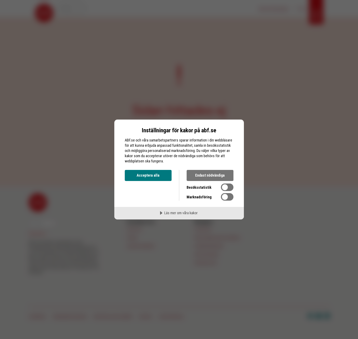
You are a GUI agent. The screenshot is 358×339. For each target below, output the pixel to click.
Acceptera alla (148, 175)
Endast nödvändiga (210, 175)
